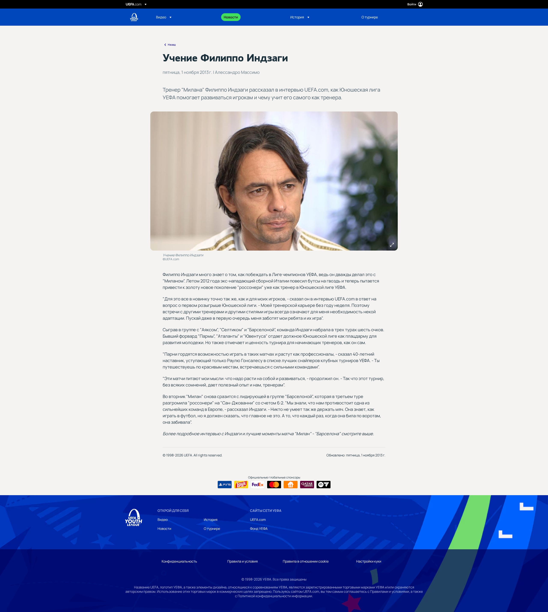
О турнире (212, 528)
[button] (163, 17)
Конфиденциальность (179, 561)
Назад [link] (172, 44)
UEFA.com (258, 519)
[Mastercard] (274, 485)
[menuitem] (184, 17)
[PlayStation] (225, 485)
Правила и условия (242, 561)
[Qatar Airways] (307, 485)
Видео (163, 519)
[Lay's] (241, 485)
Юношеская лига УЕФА (134, 17)
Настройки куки (368, 561)
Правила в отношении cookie (306, 561)
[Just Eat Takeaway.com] (291, 485)
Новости (164, 528)
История (210, 519)
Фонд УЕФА (259, 528)
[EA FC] (324, 485)
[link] (231, 17)
